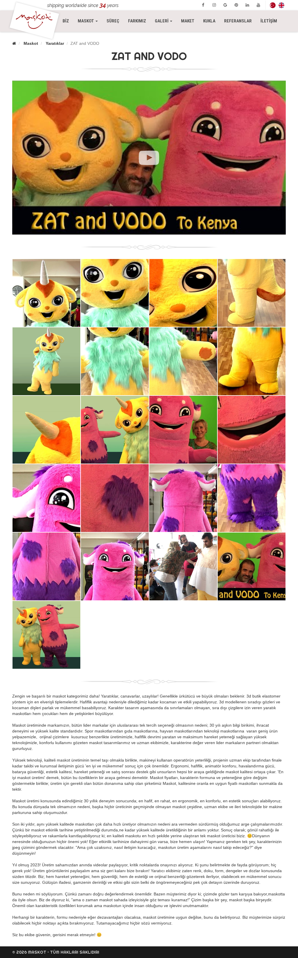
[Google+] (225, 5)
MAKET (187, 21)
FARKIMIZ (137, 21)
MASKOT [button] (90, 21)
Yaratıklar (55, 43)
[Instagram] (214, 5)
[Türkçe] (273, 5)
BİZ (66, 21)
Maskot (31, 43)
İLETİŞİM (268, 21)
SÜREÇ (113, 21)
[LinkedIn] (247, 5)
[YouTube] (258, 5)
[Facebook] (203, 5)
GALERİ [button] (162, 21)
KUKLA (209, 21)
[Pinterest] (236, 5)
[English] (281, 5)
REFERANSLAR (238, 21)
